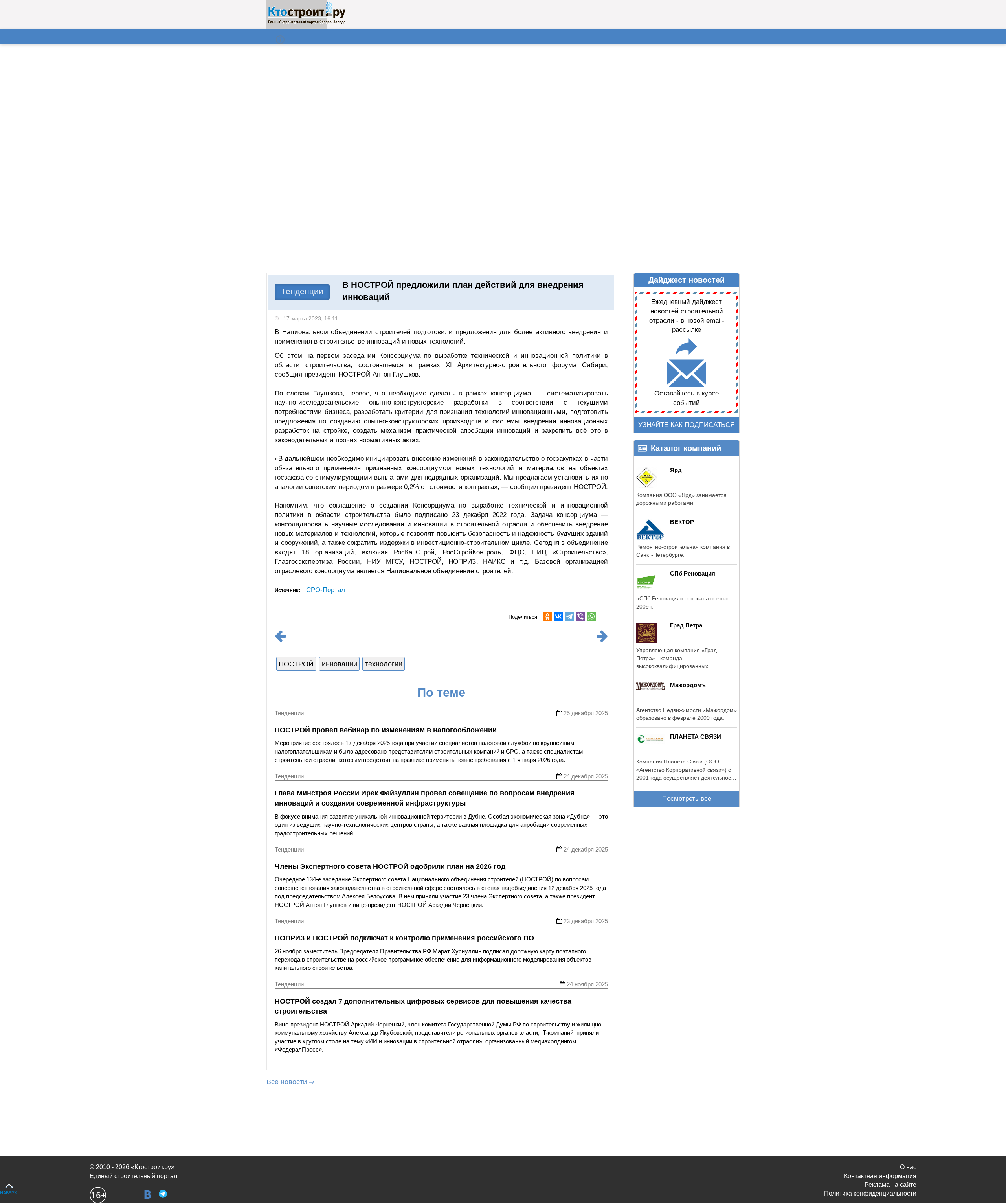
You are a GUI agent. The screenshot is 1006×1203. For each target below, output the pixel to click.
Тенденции (302, 291)
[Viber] (580, 616)
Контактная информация (880, 1176)
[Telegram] (569, 616)
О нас (908, 1167)
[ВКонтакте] (558, 616)
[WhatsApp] (591, 616)
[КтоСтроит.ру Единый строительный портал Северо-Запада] (306, 22)
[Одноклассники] (547, 616)
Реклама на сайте (890, 1184)
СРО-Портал (325, 590)
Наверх (8, 1192)
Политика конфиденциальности (870, 1193)
